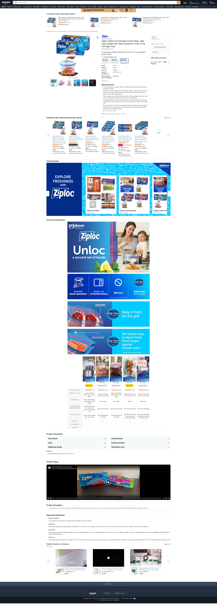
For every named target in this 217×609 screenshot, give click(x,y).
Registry (100, 6)
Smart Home (169, 6)
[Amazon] (6, 2)
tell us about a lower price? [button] (65, 453)
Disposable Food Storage (82, 31)
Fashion (94, 6)
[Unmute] (169, 498)
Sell (89, 6)
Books (77, 6)
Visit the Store (90, 213)
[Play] (48, 498)
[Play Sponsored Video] (108, 558)
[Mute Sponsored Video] (84, 564)
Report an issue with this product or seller (115, 113)
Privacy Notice (96, 598)
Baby (138, 6)
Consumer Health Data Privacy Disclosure (110, 598)
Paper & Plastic (71, 31)
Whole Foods (61, 6)
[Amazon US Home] (93, 594)
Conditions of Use (87, 598)
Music (105, 6)
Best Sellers (36, 6)
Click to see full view (73, 77)
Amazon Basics (27, 6)
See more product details (109, 110)
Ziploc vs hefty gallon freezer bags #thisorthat (65, 468)
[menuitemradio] (166, 498)
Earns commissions (67, 466)
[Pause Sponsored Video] (84, 561)
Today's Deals (70, 6)
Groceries (53, 6)
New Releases (45, 6)
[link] (60, 24)
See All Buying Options (160, 47)
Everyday (195, 6)
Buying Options (102, 385)
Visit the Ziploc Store (107, 38)
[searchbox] (97, 2)
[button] (3, 6)
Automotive (133, 6)
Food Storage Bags (93, 31)
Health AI (9, 6)
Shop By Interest (179, 6)
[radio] (53, 82)
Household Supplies (61, 31)
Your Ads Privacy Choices (127, 598)
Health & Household (51, 31)
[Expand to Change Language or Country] (113, 593)
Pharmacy (188, 6)
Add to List (155, 52)
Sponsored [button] (48, 546)
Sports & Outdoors (160, 6)
